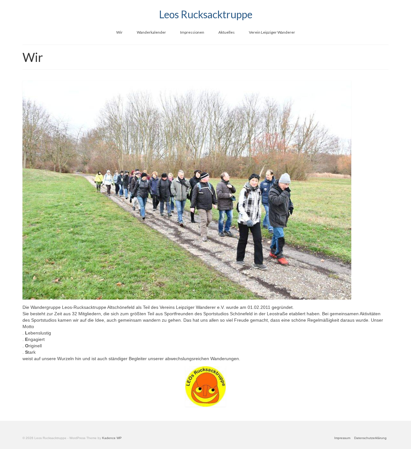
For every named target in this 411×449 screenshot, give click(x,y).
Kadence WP (112, 438)
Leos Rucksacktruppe (205, 14)
